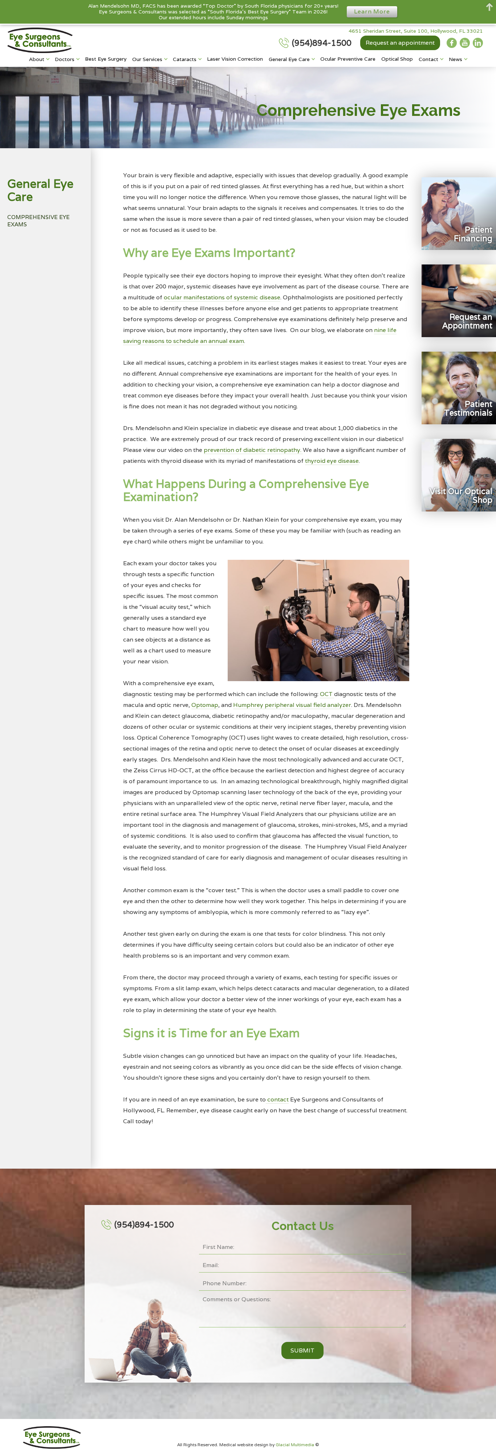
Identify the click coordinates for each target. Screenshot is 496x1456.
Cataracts (184, 59)
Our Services (147, 59)
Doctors (64, 59)
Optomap (204, 705)
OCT (327, 694)
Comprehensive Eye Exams (38, 221)
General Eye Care (289, 59)
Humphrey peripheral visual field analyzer (292, 705)
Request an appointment (400, 42)
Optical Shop (397, 59)
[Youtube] (465, 43)
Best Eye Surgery (105, 59)
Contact (428, 59)
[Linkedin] (478, 43)
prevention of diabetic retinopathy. (253, 450)
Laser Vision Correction (235, 59)
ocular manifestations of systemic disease (222, 297)
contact (277, 1099)
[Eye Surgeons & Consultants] (40, 40)
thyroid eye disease (332, 461)
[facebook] (452, 43)
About (36, 59)
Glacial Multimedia (295, 1444)
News (455, 59)
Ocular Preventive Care (347, 59)
